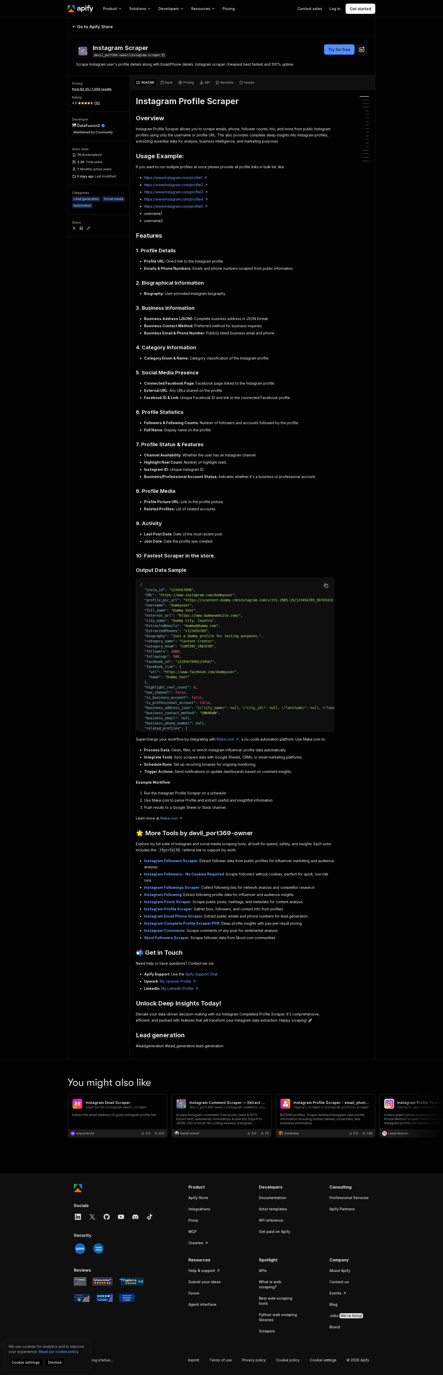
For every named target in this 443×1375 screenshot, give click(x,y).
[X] (92, 1217)
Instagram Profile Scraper (168, 909)
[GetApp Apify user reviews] (80, 1281)
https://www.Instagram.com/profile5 (173, 206)
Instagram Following (163, 894)
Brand (334, 1327)
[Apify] (80, 8)
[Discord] (135, 1217)
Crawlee (195, 1243)
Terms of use (220, 1360)
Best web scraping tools (275, 1301)
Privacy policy (254, 1360)
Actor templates (273, 1209)
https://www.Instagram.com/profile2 (173, 185)
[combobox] (362, 49)
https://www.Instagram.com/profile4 (173, 199)
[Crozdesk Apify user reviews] (127, 1298)
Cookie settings (323, 1360)
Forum (193, 1293)
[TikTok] (150, 1217)
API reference (271, 1220)
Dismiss (55, 1362)
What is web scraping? (270, 1284)
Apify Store (198, 1197)
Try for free (339, 49)
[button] (208, 1187)
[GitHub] (107, 1217)
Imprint (193, 1360)
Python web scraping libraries (278, 1317)
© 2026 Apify (358, 1360)
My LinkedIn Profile (177, 988)
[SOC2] (98, 1248)
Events (335, 1293)
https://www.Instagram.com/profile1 (173, 177)
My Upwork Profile (175, 981)
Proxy (193, 1220)
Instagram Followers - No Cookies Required (184, 874)
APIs (263, 1270)
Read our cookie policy (58, 1351)
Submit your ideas (204, 1282)
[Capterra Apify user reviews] (131, 1281)
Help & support (201, 1270)
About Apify (339, 1270)
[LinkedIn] (78, 1217)
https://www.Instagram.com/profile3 (173, 192)
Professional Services (349, 1197)
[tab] (145, 82)
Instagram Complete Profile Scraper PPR (181, 923)
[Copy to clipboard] (326, 585)
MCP (192, 1231)
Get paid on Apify (274, 1231)
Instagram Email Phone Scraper (173, 916)
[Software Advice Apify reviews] (102, 1281)
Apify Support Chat (201, 974)
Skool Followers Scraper (166, 937)
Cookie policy (288, 1360)
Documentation (272, 1197)
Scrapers (267, 1331)
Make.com (225, 739)
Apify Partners (342, 1209)
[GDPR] (80, 1248)
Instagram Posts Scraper (167, 902)
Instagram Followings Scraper (171, 887)
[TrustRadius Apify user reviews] (104, 1298)
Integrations (199, 1209)
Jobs (345, 1315)
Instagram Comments (164, 930)
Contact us (339, 1282)
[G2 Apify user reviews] (82, 1298)
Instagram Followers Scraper (171, 861)
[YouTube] (121, 1217)
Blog (333, 1304)
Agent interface (202, 1304)
